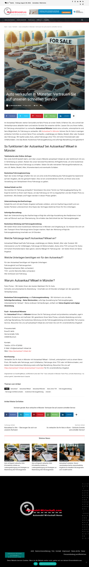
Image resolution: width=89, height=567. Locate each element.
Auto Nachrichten (20, 89)
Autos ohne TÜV (52, 389)
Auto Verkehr (41, 89)
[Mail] (80, 1)
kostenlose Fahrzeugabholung (34, 392)
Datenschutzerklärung (47, 564)
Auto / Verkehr (13, 27)
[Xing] (83, 4)
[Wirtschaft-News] (7, 105)
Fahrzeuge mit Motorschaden (14, 392)
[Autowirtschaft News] (15, 11)
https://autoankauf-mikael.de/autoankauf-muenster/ (24, 368)
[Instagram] (75, 1)
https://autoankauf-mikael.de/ (20, 351)
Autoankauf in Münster (50, 131)
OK (36, 564)
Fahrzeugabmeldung (65, 389)
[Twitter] (80, 4)
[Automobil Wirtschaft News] (41, 510)
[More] (73, 116)
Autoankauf (14, 389)
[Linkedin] (77, 1)
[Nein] (86, 562)
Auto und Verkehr (31, 89)
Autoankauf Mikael (25, 389)
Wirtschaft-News (16, 105)
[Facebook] (72, 1)
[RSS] (83, 1)
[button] (82, 20)
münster (48, 392)
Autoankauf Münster (39, 389)
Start (5, 27)
